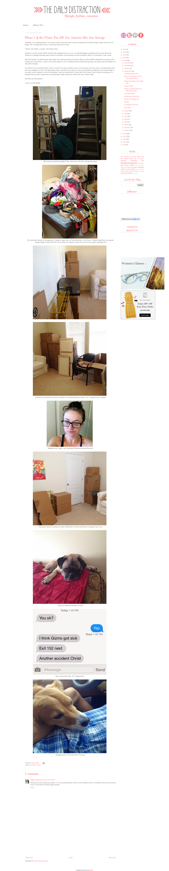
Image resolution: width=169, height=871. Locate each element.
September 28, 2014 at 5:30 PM (45, 780)
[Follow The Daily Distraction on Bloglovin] (131, 220)
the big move (133, 171)
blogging (123, 160)
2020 (124, 49)
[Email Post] (43, 763)
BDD (91, 870)
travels (123, 173)
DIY (122, 156)
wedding (129, 173)
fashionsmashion (129, 163)
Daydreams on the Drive (131, 96)
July (125, 113)
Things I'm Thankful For (131, 99)
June (126, 116)
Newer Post (29, 857)
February (127, 127)
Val (32, 763)
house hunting (140, 165)
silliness (133, 169)
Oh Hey (126, 102)
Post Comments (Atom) (40, 861)
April (126, 122)
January (127, 130)
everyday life (137, 160)
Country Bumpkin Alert (131, 73)
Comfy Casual (128, 86)
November (127, 65)
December (127, 63)
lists (128, 167)
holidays (132, 165)
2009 (124, 145)
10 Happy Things (129, 93)
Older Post (112, 857)
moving (39, 765)
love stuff (133, 167)
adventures (33, 765)
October (127, 68)
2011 (124, 139)
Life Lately (127, 107)
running (128, 169)
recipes (123, 169)
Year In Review (139, 158)
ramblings (140, 167)
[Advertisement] (70, 838)
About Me (38, 25)
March (126, 125)
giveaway (141, 163)
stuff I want (124, 171)
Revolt (131, 158)
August (126, 111)
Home (26, 25)
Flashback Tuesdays (130, 156)
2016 (124, 55)
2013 (124, 134)
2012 (124, 136)
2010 (124, 142)
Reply (32, 787)
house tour (124, 167)
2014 (124, 60)
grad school (125, 165)
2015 (124, 58)
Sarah (32, 780)
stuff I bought (140, 169)
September (128, 71)
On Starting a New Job (131, 104)
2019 (124, 52)
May (125, 119)
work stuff (135, 173)
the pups (141, 171)
